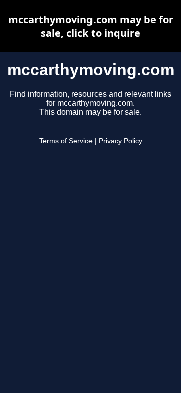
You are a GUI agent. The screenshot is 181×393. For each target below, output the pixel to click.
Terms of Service (66, 141)
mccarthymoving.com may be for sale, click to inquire (90, 26)
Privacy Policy (120, 141)
